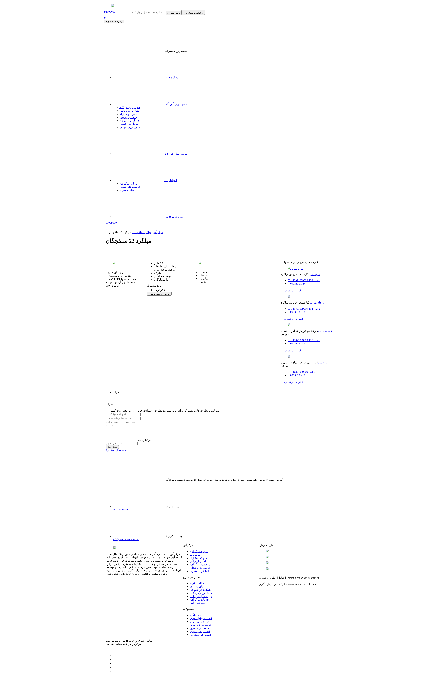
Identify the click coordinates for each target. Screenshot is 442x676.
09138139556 (297, 343)
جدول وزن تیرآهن (129, 120)
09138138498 (297, 375)
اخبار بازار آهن (198, 561)
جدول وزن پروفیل (129, 110)
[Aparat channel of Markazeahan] (114, 671)
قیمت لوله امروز (199, 628)
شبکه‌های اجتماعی (200, 589)
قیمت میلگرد (197, 614)
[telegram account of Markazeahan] (114, 650)
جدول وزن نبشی (128, 123)
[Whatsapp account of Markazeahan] (114, 659)
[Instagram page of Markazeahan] (114, 663)
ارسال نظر (112, 447)
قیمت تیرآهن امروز (201, 624)
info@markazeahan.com (126, 539)
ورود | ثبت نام (173, 13)
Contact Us (118, 450)
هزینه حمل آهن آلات (175, 153)
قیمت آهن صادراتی (200, 634)
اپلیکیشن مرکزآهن (200, 564)
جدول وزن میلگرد (129, 107)
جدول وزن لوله (128, 113)
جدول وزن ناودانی (129, 127)
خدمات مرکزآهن (173, 216)
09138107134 (297, 283)
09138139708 (297, 311)
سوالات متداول (198, 557)
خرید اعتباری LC (199, 571)
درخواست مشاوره (114, 21)
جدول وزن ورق (128, 117)
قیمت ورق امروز (199, 621)
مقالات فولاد (171, 77)
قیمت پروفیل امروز (201, 618)
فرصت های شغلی (129, 186)
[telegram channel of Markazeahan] (114, 655)
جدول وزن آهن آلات (175, 104)
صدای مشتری (127, 190)
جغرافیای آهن (197, 602)
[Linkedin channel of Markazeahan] (114, 667)
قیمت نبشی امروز (200, 631)
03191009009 (120, 509)
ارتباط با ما (170, 180)
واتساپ (288, 290)
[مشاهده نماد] (297, 551)
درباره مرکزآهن (128, 183)
